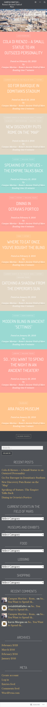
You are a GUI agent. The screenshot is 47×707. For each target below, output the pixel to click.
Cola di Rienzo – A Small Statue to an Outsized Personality (23, 47)
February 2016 (10, 654)
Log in (5, 679)
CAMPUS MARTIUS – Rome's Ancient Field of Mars (12, 4)
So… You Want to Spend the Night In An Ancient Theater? (23, 365)
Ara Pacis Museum (23, 408)
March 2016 (8, 649)
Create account (10, 675)
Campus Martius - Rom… (22, 598)
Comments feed (10, 688)
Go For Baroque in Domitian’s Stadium (23, 477)
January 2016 (9, 658)
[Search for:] (22, 447)
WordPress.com (10, 693)
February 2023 (10, 645)
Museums (9, 121)
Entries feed (8, 684)
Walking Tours (35, 121)
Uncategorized (23, 36)
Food (12, 198)
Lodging (16, 353)
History (39, 80)
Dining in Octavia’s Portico (17, 497)
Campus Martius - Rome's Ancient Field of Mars (23, 67)
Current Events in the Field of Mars (19, 80)
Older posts (23, 436)
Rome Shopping (28, 315)
